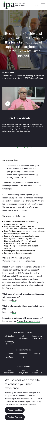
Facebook (23, 354)
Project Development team (28, 321)
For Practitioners (9, 372)
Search (37, 5)
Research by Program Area (37, 337)
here (33, 261)
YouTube (9, 357)
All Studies (9, 336)
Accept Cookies (15, 410)
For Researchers (37, 372)
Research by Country (9, 343)
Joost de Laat (9, 182)
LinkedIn (9, 354)
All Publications (23, 337)
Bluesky (37, 354)
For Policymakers (23, 372)
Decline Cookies (15, 417)
